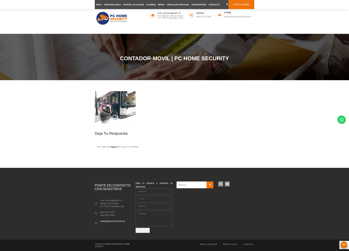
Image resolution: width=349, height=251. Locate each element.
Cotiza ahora (241, 4)
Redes (161, 5)
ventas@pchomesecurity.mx (112, 221)
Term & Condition (208, 244)
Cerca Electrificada (178, 5)
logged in (114, 146)
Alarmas (151, 5)
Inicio (99, 5)
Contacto (214, 5)
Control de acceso (133, 5)
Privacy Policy (230, 244)
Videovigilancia (112, 5)
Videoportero (199, 5)
